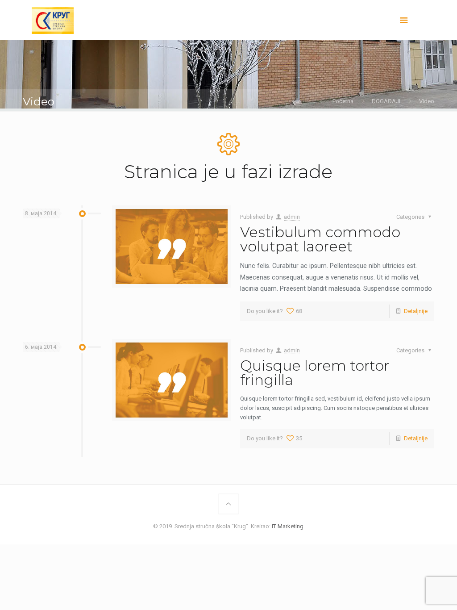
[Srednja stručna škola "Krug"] (52, 20)
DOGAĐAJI (386, 101)
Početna (342, 101)
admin (292, 216)
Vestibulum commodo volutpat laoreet (320, 239)
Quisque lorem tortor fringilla (314, 373)
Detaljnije (416, 311)
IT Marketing (287, 526)
